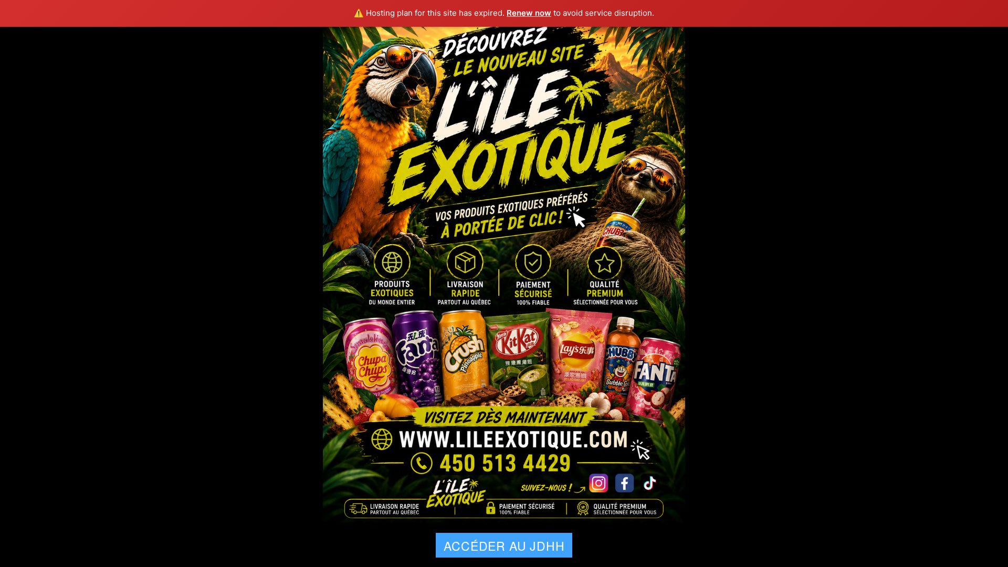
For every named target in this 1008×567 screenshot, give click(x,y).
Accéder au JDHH (504, 545)
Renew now (529, 13)
